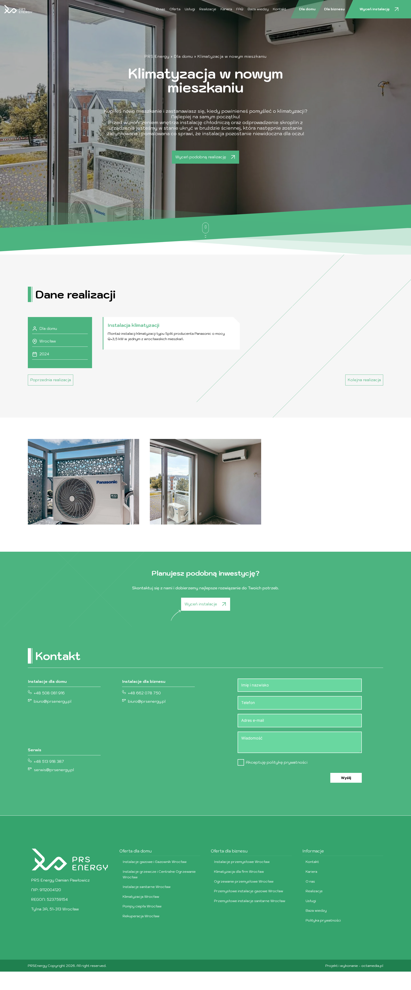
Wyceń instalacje (201, 604)
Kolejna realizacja (364, 379)
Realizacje (207, 9)
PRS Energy (156, 56)
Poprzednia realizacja (50, 379)
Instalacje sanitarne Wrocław (147, 887)
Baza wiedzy (258, 9)
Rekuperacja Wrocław (141, 916)
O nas (160, 9)
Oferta (175, 9)
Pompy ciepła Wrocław (142, 906)
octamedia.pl (372, 965)
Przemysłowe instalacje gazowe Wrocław (248, 891)
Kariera (226, 9)
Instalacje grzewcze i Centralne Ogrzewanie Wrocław (159, 874)
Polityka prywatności (323, 920)
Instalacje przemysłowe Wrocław (242, 862)
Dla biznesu (334, 9)
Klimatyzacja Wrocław (141, 896)
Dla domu (307, 9)
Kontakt (279, 9)
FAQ (239, 9)
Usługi (190, 9)
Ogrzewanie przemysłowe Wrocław (244, 881)
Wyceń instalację (375, 9)
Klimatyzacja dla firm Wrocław (239, 871)
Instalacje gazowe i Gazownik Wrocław (155, 862)
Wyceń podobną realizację (200, 156)
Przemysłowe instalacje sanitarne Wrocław (249, 901)
